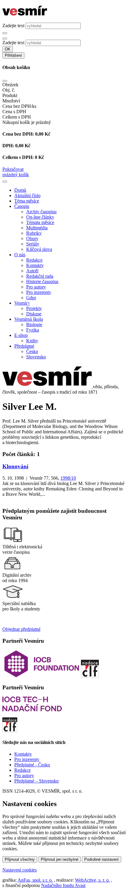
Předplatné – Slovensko (36, 780)
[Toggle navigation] (4, 181)
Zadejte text (13, 25)
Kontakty (35, 265)
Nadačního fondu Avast (63, 885)
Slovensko (36, 356)
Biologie (34, 324)
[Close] (4, 81)
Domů (20, 190)
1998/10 (68, 478)
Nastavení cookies (19, 869)
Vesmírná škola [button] (28, 319)
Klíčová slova (39, 249)
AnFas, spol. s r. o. (35, 880)
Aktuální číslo (27, 195)
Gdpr (31, 297)
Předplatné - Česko (32, 764)
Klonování (15, 466)
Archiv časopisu (41, 211)
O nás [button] (19, 254)
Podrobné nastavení (101, 859)
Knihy (32, 340)
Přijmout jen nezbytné (59, 859)
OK (7, 49)
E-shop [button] (21, 335)
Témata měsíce (40, 222)
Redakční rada (39, 276)
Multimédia (37, 227)
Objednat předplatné (21, 629)
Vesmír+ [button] (22, 303)
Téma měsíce (26, 200)
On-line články (40, 217)
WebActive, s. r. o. (92, 880)
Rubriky (34, 233)
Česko (32, 351)
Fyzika (32, 329)
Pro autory (36, 286)
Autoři (32, 270)
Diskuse (33, 313)
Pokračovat (13, 169)
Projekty (34, 308)
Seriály (32, 243)
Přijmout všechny (20, 859)
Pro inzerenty (38, 292)
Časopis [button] (21, 206)
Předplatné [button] (24, 346)
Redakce (34, 260)
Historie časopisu (42, 281)
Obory (32, 238)
